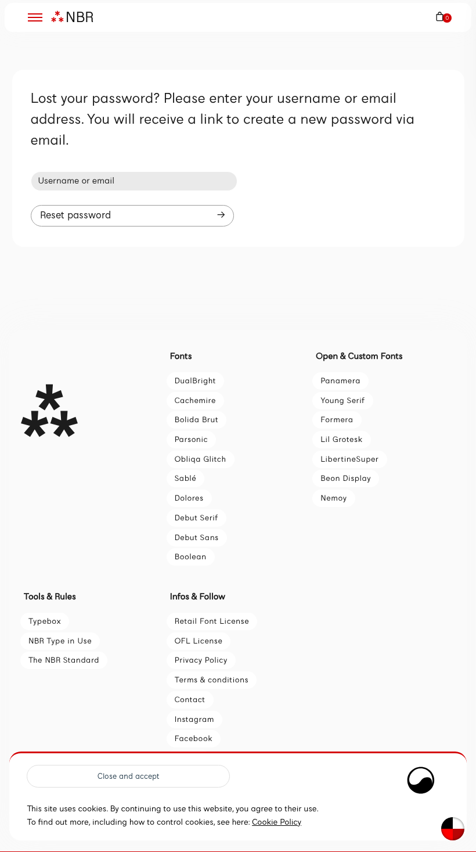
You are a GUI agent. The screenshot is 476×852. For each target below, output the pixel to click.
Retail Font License (212, 621)
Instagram (195, 719)
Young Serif (342, 400)
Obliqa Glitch (200, 459)
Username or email (76, 181)
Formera (336, 420)
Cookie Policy (276, 822)
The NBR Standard (63, 660)
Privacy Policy (201, 660)
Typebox (44, 621)
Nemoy (333, 498)
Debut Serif (196, 518)
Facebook (193, 738)
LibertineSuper (349, 459)
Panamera (340, 381)
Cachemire (195, 400)
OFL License (199, 641)
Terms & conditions (211, 680)
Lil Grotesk (341, 439)
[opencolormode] (452, 828)
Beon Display (345, 478)
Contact (190, 699)
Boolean (191, 557)
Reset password (75, 214)
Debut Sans (197, 537)
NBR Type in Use (60, 641)
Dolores (189, 498)
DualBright (195, 381)
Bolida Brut (197, 420)
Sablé (186, 478)
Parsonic (191, 439)
